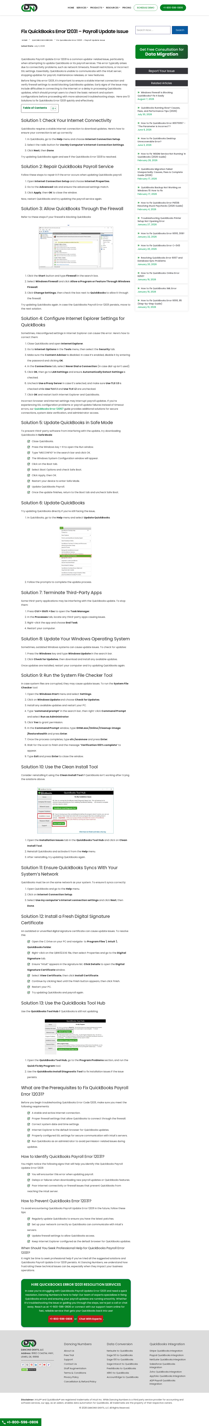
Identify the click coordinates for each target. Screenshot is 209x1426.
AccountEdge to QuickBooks (122, 1377)
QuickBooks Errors (42, 40)
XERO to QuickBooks (118, 1372)
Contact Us (70, 1364)
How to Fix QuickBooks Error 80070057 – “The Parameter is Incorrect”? (161, 125)
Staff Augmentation (75, 1368)
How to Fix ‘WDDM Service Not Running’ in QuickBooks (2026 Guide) (162, 155)
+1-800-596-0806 (61, 1319)
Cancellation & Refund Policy (80, 1381)
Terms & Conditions (75, 1372)
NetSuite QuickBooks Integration (168, 1359)
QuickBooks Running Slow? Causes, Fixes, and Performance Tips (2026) (159, 109)
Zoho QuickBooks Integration (166, 1371)
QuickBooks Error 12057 (48, 409)
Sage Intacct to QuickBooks (122, 1364)
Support (68, 1359)
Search (180, 30)
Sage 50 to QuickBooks (120, 1355)
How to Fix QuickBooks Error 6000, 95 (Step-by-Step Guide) (160, 302)
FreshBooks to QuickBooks (121, 1368)
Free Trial (69, 1355)
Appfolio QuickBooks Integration (167, 1376)
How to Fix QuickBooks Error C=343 (160, 245)
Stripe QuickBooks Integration (166, 1350)
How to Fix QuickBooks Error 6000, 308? (162, 233)
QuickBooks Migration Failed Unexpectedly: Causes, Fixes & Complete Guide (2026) (160, 172)
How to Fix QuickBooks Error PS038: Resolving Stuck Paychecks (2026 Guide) (160, 204)
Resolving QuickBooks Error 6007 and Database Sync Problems (160, 259)
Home (25, 40)
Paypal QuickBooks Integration (167, 1355)
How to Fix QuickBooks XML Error (159, 288)
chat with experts (90, 1319)
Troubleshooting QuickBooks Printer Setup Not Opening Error (159, 220)
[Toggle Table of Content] (52, 108)
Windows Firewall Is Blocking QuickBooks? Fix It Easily (155, 94)
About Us (69, 1350)
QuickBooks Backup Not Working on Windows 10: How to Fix (159, 189)
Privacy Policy (71, 1377)
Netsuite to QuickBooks (120, 1350)
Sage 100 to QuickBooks (120, 1359)
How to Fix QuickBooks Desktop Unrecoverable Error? (157, 140)
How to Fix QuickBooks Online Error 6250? (158, 275)
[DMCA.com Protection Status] (28, 1369)
